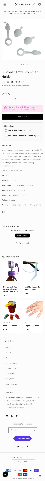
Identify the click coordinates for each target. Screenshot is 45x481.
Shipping (12, 85)
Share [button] (6, 212)
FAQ (6, 358)
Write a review (22, 235)
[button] (4, 4)
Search (7, 347)
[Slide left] (17, 64)
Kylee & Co (19, 478)
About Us (8, 352)
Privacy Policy (10, 379)
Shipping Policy (10, 368)
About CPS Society (11, 363)
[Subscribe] (34, 430)
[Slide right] (27, 64)
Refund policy (10, 373)
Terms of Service (11, 384)
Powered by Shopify (28, 478)
